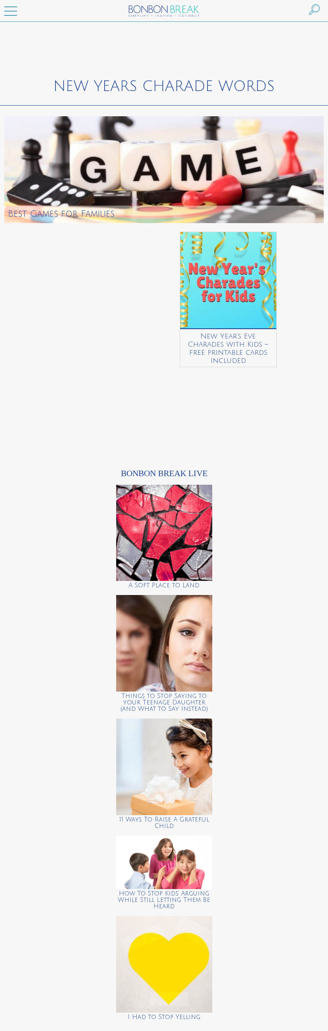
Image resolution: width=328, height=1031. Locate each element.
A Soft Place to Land (164, 585)
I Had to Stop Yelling (164, 1017)
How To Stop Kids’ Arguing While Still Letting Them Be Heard (164, 900)
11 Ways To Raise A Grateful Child (164, 822)
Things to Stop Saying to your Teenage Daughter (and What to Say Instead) (164, 702)
